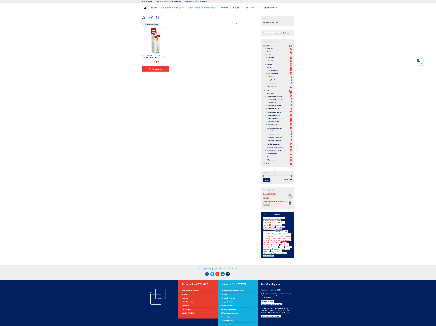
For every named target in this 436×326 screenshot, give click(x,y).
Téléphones (270, 160)
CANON (271, 218)
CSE (285, 231)
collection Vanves (269, 227)
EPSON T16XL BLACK (284, 234)
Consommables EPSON (273, 115)
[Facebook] (207, 274)
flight (264, 236)
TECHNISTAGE (276, 251)
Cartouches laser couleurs (275, 137)
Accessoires (270, 93)
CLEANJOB (277, 225)
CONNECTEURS (267, 229)
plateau (281, 247)
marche (284, 242)
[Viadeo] (228, 274)
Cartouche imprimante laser (276, 99)
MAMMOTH (272, 57)
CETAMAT (266, 46)
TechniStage (272, 60)
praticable (288, 247)
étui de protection (268, 255)
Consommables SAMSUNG (274, 128)
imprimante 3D (286, 240)
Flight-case (270, 48)
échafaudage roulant (280, 253)
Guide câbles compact (269, 238)
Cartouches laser (273, 124)
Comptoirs (271, 76)
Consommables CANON (274, 112)
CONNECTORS (278, 229)
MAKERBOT (267, 242)
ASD (270, 54)
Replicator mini (285, 249)
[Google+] (217, 274)
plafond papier (273, 247)
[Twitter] (212, 274)
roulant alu (266, 251)
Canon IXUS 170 (280, 218)
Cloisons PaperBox (273, 70)
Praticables (270, 51)
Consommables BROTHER (274, 96)
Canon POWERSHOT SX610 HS (271, 220)
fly (276, 236)
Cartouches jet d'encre (274, 121)
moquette (267, 244)
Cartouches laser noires (275, 140)
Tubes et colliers (272, 86)
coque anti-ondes (268, 231)
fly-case (281, 236)
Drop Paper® (272, 80)
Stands (269, 67)
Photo (268, 156)
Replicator (276, 249)
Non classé (266, 164)
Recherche (286, 33)
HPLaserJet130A (275, 240)
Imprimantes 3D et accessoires (276, 147)
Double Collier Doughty (270, 234)
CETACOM (268, 222)
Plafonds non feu (273, 83)
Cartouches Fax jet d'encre (275, 105)
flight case (271, 236)
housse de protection (284, 238)
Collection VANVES (273, 73)
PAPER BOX (284, 244)
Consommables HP (272, 118)
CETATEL (266, 90)
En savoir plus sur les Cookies (271, 316)
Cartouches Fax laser (274, 108)
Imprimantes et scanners (274, 150)
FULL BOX (288, 236)
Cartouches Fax (272, 102)
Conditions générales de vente (271, 304)
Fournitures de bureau (273, 144)
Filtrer (267, 180)
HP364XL (266, 240)
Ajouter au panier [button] (155, 69)
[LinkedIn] (223, 274)
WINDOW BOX (267, 253)
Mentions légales (267, 301)
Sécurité (269, 64)
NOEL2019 (275, 244)
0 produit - (272, 8)
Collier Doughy (280, 227)
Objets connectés (272, 153)
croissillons (278, 232)
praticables (267, 249)
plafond (265, 247)
